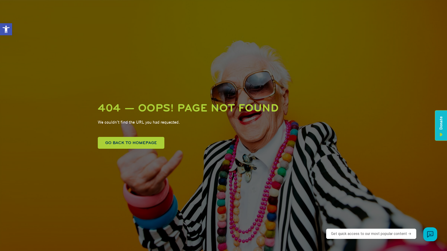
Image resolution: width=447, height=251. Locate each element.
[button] (6, 29)
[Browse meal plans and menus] (430, 234)
